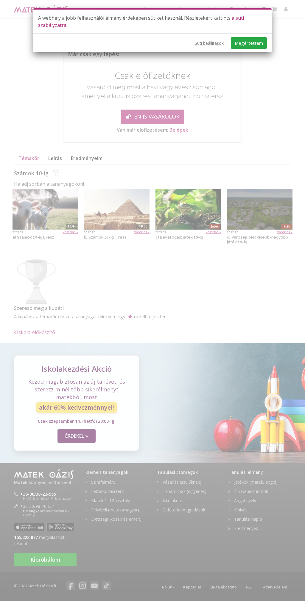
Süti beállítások (209, 43)
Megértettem (249, 43)
